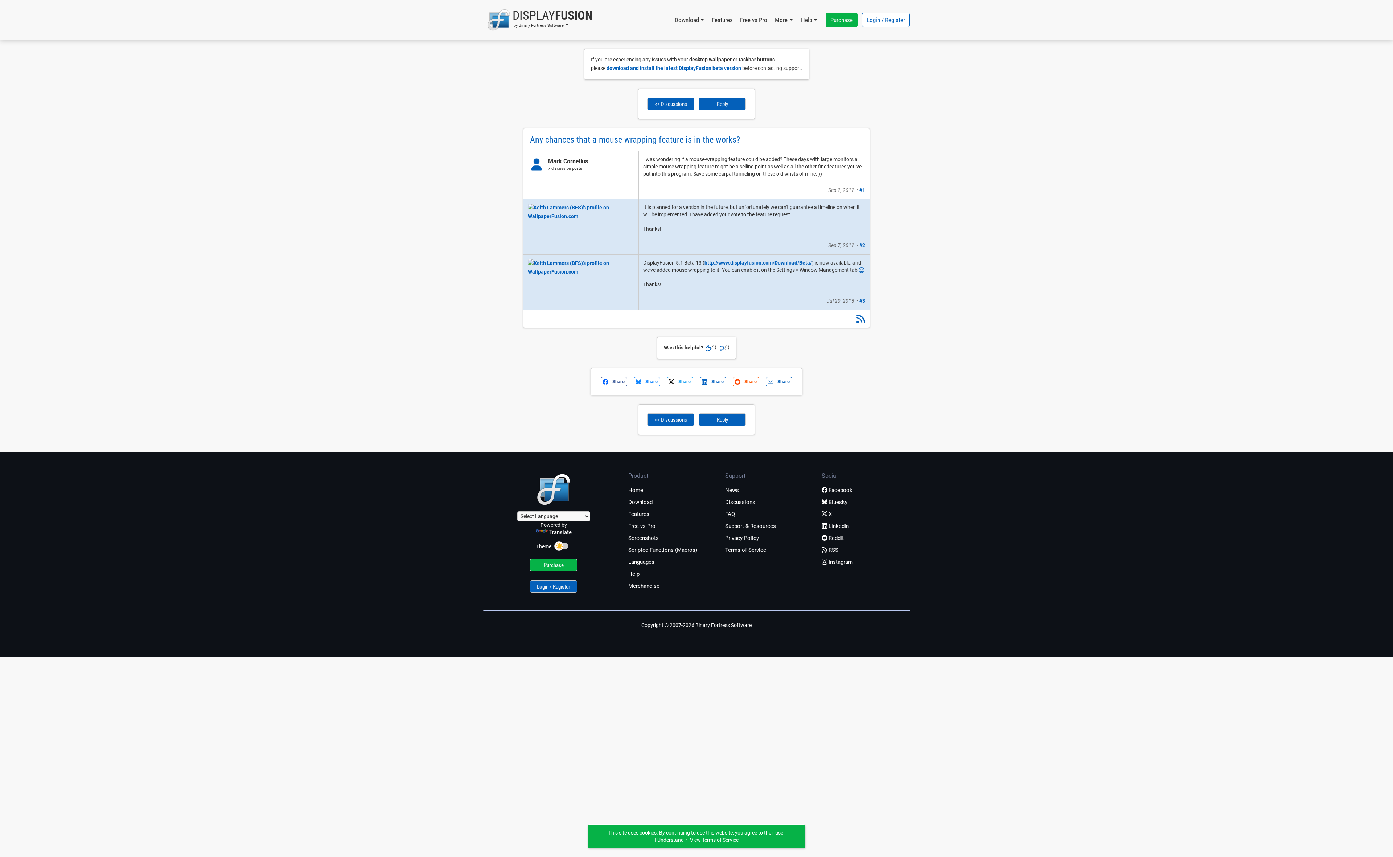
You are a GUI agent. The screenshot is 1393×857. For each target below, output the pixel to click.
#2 (862, 245)
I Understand (669, 840)
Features (722, 20)
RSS (833, 550)
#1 (862, 190)
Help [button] (806, 20)
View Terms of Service (714, 840)
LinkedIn (839, 526)
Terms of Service (745, 550)
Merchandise (643, 586)
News (732, 490)
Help (634, 574)
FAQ (730, 514)
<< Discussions (671, 104)
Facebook (840, 490)
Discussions (740, 502)
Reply (722, 104)
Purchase (841, 20)
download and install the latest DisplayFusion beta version (674, 68)
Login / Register (886, 20)
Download (640, 502)
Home (635, 490)
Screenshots (643, 538)
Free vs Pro (753, 20)
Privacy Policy (742, 538)
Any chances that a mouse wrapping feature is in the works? (635, 140)
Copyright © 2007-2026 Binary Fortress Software (696, 625)
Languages (641, 562)
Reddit (836, 538)
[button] (540, 20)
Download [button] (687, 20)
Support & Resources (750, 526)
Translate (560, 532)
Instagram (841, 562)
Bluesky (838, 502)
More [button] (781, 20)
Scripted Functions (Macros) (662, 550)
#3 (862, 301)
